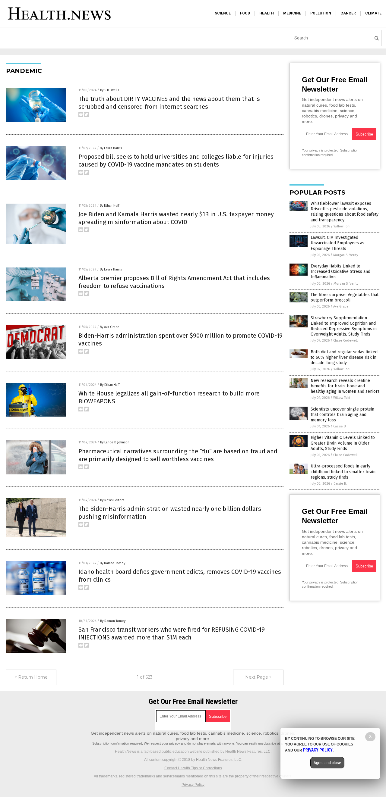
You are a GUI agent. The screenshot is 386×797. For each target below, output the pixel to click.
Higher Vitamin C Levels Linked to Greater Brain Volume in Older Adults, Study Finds (343, 443)
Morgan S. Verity (345, 255)
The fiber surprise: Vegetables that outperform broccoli (344, 297)
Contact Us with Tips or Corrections (193, 768)
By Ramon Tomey (112, 563)
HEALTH (266, 13)
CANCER (348, 13)
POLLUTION (320, 13)
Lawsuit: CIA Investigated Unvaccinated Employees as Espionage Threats (337, 243)
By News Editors (112, 500)
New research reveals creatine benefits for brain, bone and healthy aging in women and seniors (345, 386)
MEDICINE (292, 13)
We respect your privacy (162, 743)
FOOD (245, 13)
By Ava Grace (109, 327)
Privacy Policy (193, 785)
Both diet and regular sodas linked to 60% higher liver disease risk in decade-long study (344, 357)
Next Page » (258, 677)
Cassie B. (339, 426)
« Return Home (31, 677)
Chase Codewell (345, 340)
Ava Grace (341, 306)
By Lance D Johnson (114, 442)
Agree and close (327, 762)
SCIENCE (223, 13)
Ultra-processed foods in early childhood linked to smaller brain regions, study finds (343, 472)
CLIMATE (373, 13)
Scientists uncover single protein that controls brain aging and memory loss (342, 415)
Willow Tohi (342, 226)
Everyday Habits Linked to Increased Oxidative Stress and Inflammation (340, 272)
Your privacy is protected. (320, 150)
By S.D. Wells (109, 90)
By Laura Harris (111, 148)
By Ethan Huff (109, 206)
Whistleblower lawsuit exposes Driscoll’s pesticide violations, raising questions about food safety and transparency (344, 212)
